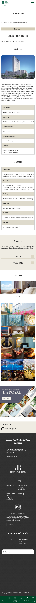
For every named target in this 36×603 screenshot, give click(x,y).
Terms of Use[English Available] (23, 541)
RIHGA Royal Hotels (18, 533)
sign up (10, 524)
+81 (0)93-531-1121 (13, 456)
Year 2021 (18, 263)
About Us (10, 539)
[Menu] (32, 3)
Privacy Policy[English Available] (23, 487)
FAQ (19, 481)
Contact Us (10, 485)
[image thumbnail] (6, 309)
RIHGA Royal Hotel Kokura (18, 441)
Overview (10, 481)
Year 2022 (18, 256)
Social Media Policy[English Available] (11, 496)
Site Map (21, 494)
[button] (16, 296)
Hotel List (6, 552)
